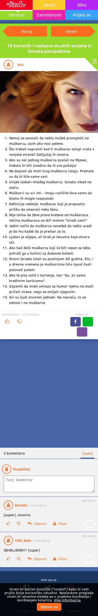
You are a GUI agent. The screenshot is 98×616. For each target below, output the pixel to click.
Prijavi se (82, 15)
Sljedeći (71, 31)
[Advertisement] (49, 393)
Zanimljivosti (49, 15)
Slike (82, 5)
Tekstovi (16, 15)
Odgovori (40, 524)
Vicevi (49, 5)
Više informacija (67, 599)
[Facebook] (75, 321)
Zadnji (87, 453)
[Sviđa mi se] (7, 321)
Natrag (26, 31)
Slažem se (49, 607)
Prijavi (62, 524)
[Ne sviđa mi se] (19, 321)
